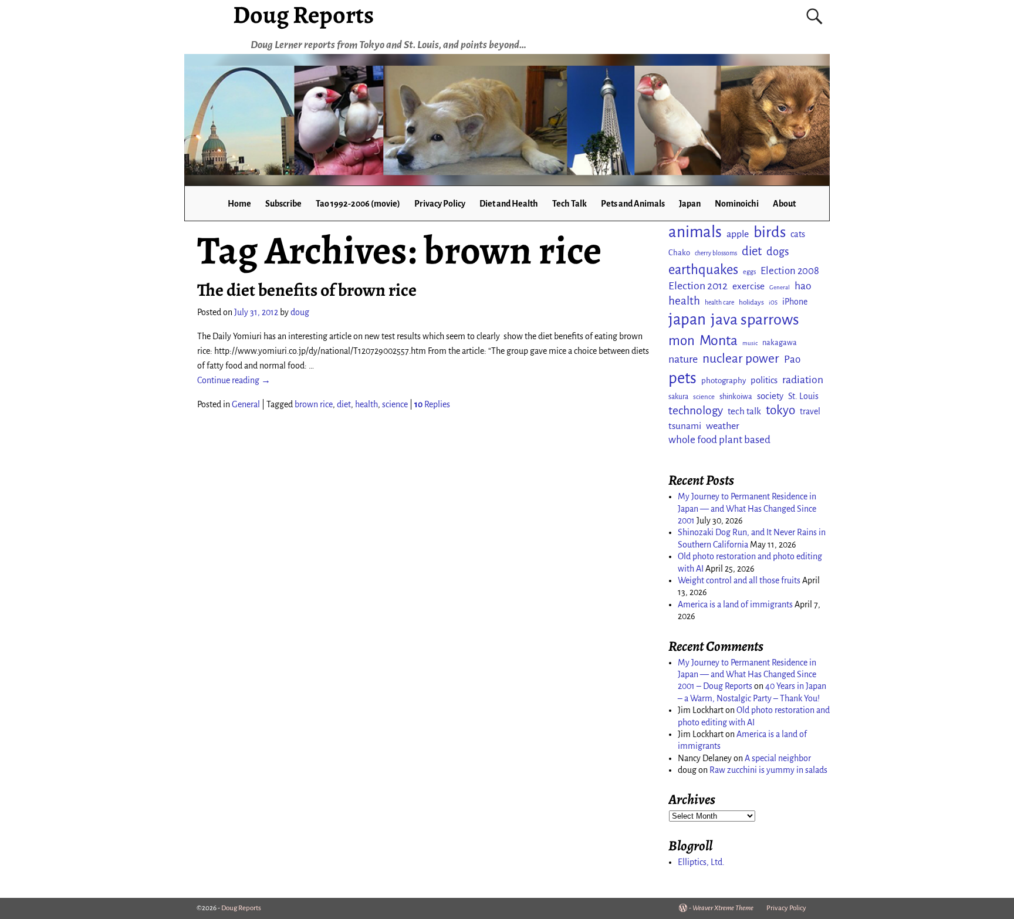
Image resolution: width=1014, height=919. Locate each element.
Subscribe (283, 203)
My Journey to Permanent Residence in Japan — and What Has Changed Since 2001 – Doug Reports (747, 674)
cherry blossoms (716, 253)
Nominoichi (737, 203)
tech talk (744, 411)
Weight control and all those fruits (739, 580)
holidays (751, 302)
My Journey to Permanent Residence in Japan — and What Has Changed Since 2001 (747, 508)
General (246, 404)
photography (723, 380)
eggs (749, 271)
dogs (777, 252)
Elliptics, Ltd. (701, 862)
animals (695, 232)
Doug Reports (241, 908)
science (395, 404)
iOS (773, 302)
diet (344, 404)
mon (681, 340)
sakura (678, 397)
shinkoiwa (735, 396)
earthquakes (703, 269)
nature (683, 359)
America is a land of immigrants (735, 604)
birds (769, 232)
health (366, 404)
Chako (679, 252)
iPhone (794, 301)
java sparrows (755, 319)
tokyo (780, 410)
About (784, 203)
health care (719, 302)
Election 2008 (789, 270)
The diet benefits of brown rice (307, 290)
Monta (718, 340)
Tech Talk (569, 203)
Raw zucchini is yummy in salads (768, 770)
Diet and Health (508, 203)
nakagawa (779, 342)
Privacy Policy (439, 203)
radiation (802, 380)
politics (764, 380)
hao (803, 286)
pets (682, 378)
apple (737, 234)
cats (797, 234)
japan (687, 319)
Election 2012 (698, 286)
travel (810, 411)
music (750, 343)
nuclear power (740, 359)
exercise (748, 286)
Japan (690, 203)
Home (239, 203)
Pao (792, 359)
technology (695, 410)
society (770, 396)
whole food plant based (719, 439)
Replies (432, 404)
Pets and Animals (633, 203)
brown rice (314, 404)
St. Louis (803, 396)
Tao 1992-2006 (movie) (358, 203)
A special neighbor (778, 758)
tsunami (684, 426)
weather (722, 426)
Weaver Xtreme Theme (722, 908)
